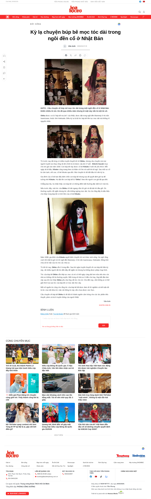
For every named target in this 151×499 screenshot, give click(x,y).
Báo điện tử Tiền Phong (75, 9)
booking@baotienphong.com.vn (47, 476)
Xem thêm (143, 17)
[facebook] (140, 1)
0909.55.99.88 (42, 474)
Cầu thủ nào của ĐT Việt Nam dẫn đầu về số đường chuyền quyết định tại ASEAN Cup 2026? (94, 426)
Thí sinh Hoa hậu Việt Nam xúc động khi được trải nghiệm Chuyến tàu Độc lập (94, 368)
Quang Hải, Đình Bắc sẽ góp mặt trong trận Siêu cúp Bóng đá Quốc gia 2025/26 (57, 426)
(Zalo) (49, 474)
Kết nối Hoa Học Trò (58, 466)
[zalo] (107, 476)
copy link (75, 55)
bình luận (85, 55)
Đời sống (16, 17)
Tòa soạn (9, 471)
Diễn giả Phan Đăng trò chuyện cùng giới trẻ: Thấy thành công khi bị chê (22, 397)
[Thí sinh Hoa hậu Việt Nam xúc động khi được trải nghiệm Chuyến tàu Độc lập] (94, 354)
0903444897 (69, 474)
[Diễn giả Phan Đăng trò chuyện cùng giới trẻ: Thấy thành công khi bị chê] (22, 383)
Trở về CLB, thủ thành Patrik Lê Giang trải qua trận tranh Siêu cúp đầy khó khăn (21, 368)
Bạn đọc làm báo (18, 493)
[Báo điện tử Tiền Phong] (122, 456)
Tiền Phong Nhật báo (79, 1)
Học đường (45, 17)
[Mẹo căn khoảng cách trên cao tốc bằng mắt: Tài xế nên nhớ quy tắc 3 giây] (58, 383)
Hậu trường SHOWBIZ (76, 17)
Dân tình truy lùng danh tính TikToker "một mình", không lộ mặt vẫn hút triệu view (94, 397)
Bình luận (4, 73)
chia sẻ (66, 55)
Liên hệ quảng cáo (42, 471)
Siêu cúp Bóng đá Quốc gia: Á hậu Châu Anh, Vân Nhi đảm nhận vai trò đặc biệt (58, 368)
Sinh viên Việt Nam (97, 1)
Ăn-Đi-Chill (91, 17)
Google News (119, 24)
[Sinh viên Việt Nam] (138, 456)
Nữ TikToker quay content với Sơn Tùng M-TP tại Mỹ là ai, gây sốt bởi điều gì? (21, 426)
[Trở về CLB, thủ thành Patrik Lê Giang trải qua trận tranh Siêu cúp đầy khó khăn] (22, 354)
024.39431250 (13, 478)
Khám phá (25, 17)
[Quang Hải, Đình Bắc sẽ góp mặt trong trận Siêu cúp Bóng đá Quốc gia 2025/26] (58, 412)
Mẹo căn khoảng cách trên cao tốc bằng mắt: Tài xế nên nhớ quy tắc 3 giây (57, 397)
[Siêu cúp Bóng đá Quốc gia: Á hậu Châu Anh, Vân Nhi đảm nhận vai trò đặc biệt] (58, 354)
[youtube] (144, 1)
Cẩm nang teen (119, 462)
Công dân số (25, 466)
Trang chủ (7, 17)
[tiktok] (102, 476)
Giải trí (35, 17)
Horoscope (134, 17)
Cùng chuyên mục (18, 340)
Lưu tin (4, 67)
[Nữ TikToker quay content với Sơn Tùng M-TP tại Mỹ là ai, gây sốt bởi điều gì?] (22, 412)
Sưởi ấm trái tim (88, 462)
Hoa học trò (12, 454)
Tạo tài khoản (58, 314)
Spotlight (124, 17)
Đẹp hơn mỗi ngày (58, 17)
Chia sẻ (4, 62)
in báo (80, 55)
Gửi (103, 325)
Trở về (4, 79)
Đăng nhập (45, 314)
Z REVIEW (113, 17)
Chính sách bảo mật (129, 471)
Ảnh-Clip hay (102, 17)
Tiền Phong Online (61, 1)
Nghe (4, 56)
